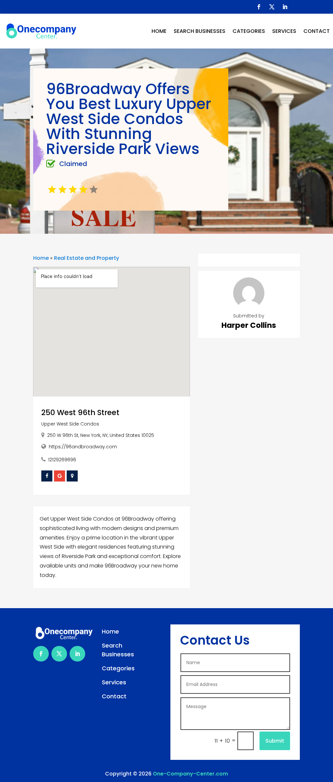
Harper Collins (248, 325)
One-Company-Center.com (190, 773)
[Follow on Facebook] (259, 7)
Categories (249, 31)
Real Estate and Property (86, 258)
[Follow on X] (272, 7)
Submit (274, 741)
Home (159, 31)
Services (284, 31)
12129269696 (62, 459)
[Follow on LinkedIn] (285, 7)
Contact (316, 31)
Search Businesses (199, 31)
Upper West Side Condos (70, 424)
